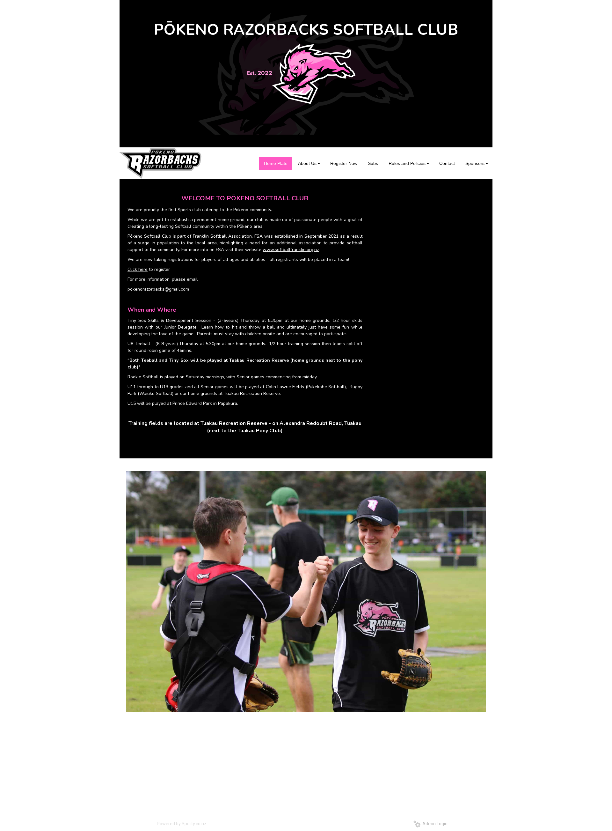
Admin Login (434, 823)
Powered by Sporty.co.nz (182, 823)
